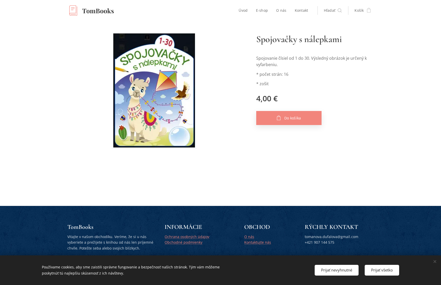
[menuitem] (244, 10)
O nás (249, 236)
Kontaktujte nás (257, 242)
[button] (332, 10)
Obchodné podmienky (183, 242)
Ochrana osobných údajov (187, 236)
